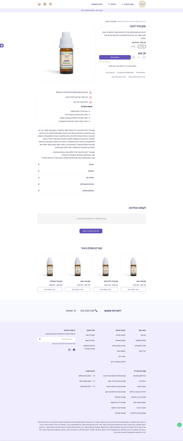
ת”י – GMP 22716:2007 (87, 376)
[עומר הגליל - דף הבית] (142, 4)
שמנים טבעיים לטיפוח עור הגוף (115, 391)
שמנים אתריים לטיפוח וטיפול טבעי (114, 376)
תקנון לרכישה (90, 335)
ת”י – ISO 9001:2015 (87, 386)
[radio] (142, 46)
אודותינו (143, 335)
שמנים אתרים (120, 335)
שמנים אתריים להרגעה (138, 413)
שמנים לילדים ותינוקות (118, 402)
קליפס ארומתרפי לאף (118, 361)
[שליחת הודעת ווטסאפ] (179, 425)
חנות (136, 21)
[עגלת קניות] (39, 4)
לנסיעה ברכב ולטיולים (138, 397)
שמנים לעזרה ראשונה (118, 407)
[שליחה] (40, 339)
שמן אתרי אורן (141, 281)
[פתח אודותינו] (109, 4)
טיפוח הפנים (142, 386)
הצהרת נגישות (90, 340)
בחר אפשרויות (133, 289)
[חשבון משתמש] (45, 4)
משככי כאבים (141, 407)
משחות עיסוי (121, 351)
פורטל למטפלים (140, 345)
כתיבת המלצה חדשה (91, 231)
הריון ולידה (142, 381)
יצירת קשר (142, 351)
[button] (2, 45)
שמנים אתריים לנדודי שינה (117, 381)
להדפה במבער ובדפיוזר (126, 21)
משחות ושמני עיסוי (140, 402)
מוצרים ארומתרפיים (118, 345)
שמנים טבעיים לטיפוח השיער (116, 386)
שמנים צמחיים (120, 340)
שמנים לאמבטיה (120, 397)
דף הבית (143, 21)
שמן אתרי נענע (85, 281)
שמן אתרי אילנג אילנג (111, 281)
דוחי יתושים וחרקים (139, 376)
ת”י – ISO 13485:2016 (87, 381)
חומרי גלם (122, 356)
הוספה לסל (115, 57)
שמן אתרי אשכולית (56, 281)
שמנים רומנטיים (120, 413)
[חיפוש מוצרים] (50, 4)
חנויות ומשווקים (141, 340)
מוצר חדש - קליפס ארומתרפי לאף (91, 10)
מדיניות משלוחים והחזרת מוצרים (89, 347)
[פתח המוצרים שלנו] (123, 4)
